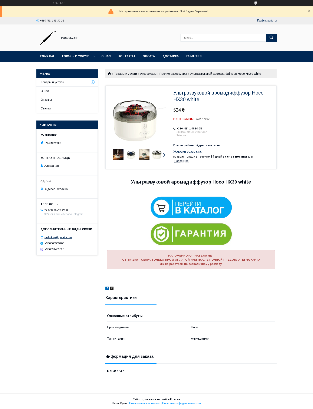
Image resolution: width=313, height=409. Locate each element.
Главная (47, 56)
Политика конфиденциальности (181, 403)
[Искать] (271, 38)
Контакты (126, 56)
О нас (106, 56)
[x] (111, 289)
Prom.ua (175, 399)
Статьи (46, 108)
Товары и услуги (75, 56)
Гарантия (194, 56)
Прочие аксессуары (173, 73)
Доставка (170, 56)
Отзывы (46, 99)
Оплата (149, 56)
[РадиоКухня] (46, 45)
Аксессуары (148, 73)
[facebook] (107, 289)
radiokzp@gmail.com (58, 237)
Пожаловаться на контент (144, 403)
